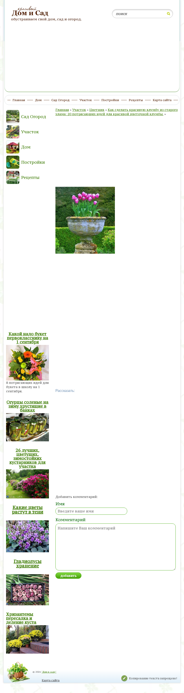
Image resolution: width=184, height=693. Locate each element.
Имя (60, 503)
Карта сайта (50, 680)
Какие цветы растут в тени (27, 509)
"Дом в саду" (49, 671)
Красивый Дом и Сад (30, 11)
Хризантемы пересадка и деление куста (21, 618)
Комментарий (70, 519)
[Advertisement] (92, 59)
